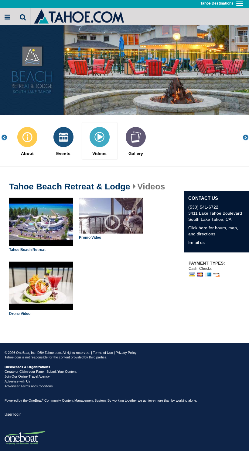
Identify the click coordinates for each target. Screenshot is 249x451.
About (27, 153)
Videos (99, 153)
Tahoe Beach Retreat (27, 250)
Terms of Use (103, 352)
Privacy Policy (126, 352)
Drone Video (19, 314)
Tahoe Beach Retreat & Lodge (69, 186)
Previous (8, 137)
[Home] (79, 16)
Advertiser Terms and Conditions (29, 386)
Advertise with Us (17, 381)
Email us (196, 242)
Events (63, 153)
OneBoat (36, 400)
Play (42, 223)
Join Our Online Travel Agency (27, 376)
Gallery (135, 153)
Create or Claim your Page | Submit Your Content (41, 371)
